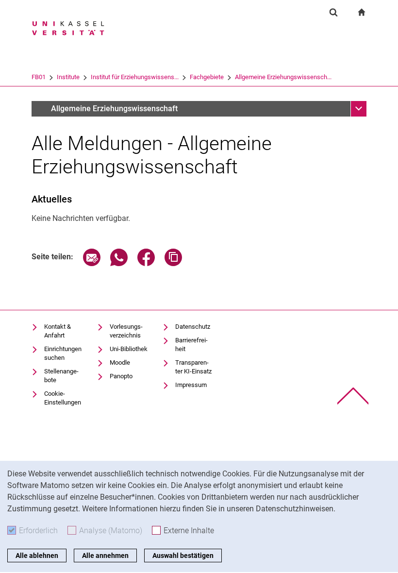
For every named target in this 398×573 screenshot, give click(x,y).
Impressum (191, 384)
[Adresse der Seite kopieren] (173, 263)
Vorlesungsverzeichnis (126, 331)
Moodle (120, 362)
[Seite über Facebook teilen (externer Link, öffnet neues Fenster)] (146, 263)
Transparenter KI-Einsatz (193, 367)
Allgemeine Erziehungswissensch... (283, 77)
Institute (68, 77)
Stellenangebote (61, 376)
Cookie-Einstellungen (62, 398)
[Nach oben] (353, 396)
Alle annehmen (105, 555)
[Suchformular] (333, 12)
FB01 (39, 77)
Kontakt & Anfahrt (57, 331)
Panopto (121, 376)
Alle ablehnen (37, 555)
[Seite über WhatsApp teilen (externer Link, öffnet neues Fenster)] (119, 263)
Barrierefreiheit (191, 345)
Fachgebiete (207, 77)
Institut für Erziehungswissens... (135, 77)
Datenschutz (192, 326)
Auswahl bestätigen (183, 555)
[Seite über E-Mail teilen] (91, 263)
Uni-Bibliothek (129, 349)
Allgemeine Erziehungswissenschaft (114, 108)
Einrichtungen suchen (63, 353)
